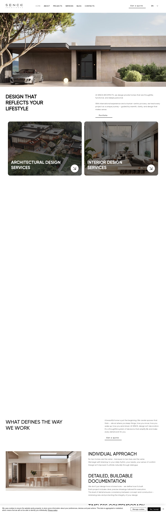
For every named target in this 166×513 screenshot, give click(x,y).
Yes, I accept (154, 509)
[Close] (75, 168)
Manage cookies (138, 509)
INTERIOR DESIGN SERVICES (104, 165)
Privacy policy (52, 510)
